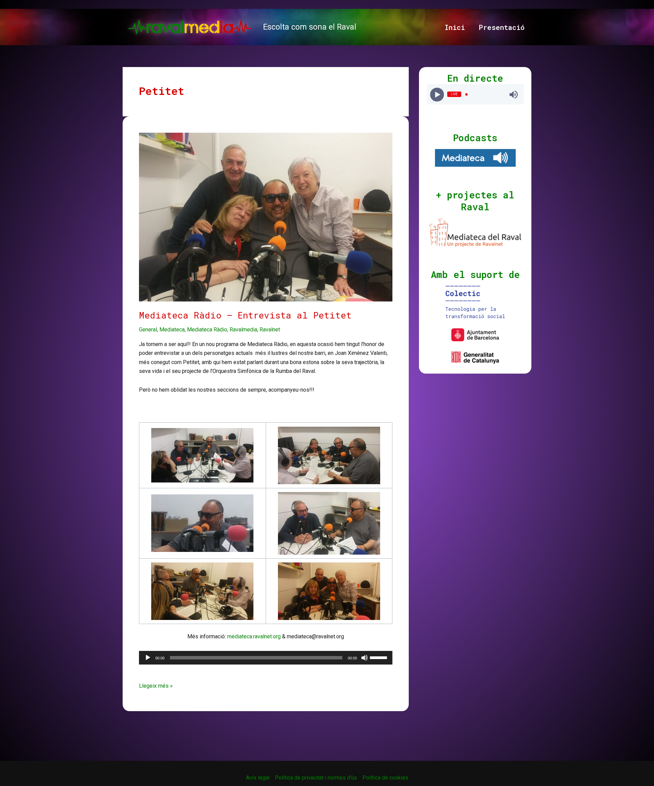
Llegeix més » (156, 686)
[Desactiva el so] (364, 657)
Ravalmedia (243, 329)
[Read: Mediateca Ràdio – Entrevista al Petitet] (265, 216)
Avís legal (257, 777)
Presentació (502, 27)
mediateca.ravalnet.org (254, 636)
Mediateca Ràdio (207, 329)
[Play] (437, 94)
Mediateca (172, 329)
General (148, 329)
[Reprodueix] (147, 657)
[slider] (379, 657)
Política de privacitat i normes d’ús (316, 777)
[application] (265, 658)
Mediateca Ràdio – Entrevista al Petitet (245, 315)
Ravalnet (270, 329)
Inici (455, 27)
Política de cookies (385, 777)
